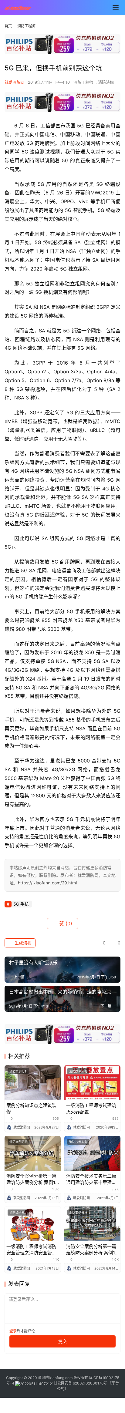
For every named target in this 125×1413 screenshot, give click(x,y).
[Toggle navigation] (115, 7)
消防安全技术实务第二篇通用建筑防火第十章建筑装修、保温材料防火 (91, 1179)
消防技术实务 (78, 1071)
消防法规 (106, 82)
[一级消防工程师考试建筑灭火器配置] (92, 1082)
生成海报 (22, 942)
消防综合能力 (18, 1212)
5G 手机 (21, 904)
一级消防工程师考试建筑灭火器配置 (91, 1108)
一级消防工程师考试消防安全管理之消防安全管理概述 (31, 1249)
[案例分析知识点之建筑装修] (33, 1082)
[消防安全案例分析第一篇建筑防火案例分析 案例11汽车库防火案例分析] (33, 1153)
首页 (8, 26)
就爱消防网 (14, 82)
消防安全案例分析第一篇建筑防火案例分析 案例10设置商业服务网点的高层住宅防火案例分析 (92, 1249)
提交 (62, 1341)
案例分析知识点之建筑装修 (31, 1108)
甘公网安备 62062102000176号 (80, 1383)
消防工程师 (83, 82)
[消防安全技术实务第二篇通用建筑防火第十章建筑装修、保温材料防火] (92, 1153)
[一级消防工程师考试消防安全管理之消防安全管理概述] (33, 1224)
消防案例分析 (18, 1071)
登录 (13, 1331)
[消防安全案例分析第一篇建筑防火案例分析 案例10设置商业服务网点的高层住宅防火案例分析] (92, 1224)
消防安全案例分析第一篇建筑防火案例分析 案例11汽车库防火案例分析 (31, 1179)
